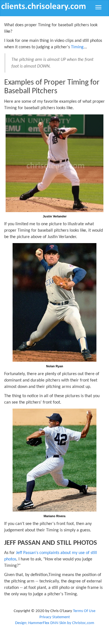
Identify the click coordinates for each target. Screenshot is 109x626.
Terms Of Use (84, 611)
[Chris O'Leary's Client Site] (43, 6)
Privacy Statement (54, 617)
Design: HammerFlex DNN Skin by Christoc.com (54, 623)
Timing (77, 47)
